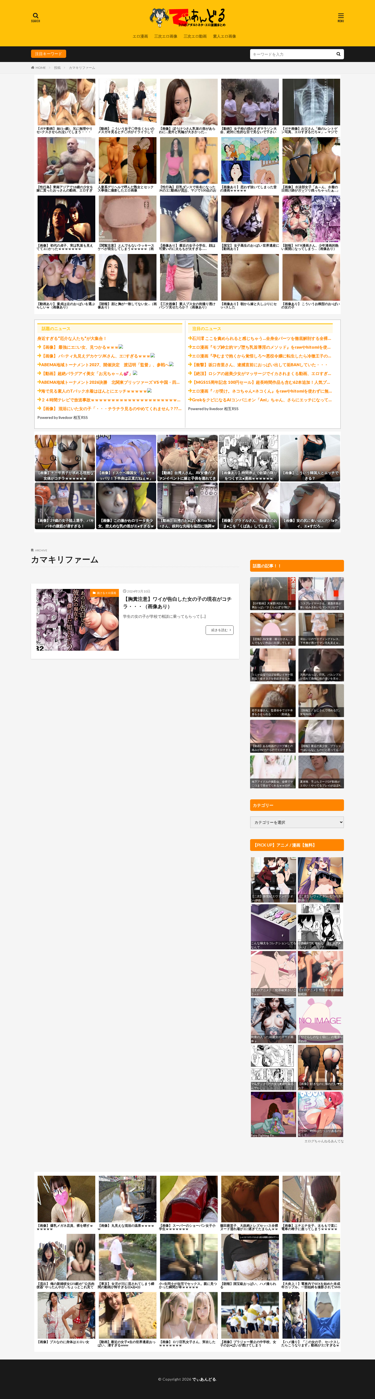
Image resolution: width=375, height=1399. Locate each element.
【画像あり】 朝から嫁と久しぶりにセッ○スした (248, 305)
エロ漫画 (140, 36)
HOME (41, 68)
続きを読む (219, 630)
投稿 (57, 68)
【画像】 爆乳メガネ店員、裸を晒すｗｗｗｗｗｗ (65, 1227)
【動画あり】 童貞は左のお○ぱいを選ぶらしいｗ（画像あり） (66, 305)
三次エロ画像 (165, 36)
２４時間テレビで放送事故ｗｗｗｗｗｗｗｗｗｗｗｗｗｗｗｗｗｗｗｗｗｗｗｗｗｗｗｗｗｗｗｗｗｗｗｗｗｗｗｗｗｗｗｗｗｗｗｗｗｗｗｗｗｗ (177, 399)
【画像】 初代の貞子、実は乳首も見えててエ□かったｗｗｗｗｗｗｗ (65, 247)
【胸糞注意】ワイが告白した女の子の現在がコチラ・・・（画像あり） (177, 602)
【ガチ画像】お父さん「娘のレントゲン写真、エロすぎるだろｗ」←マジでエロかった (309, 131)
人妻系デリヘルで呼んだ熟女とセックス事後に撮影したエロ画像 (126, 188)
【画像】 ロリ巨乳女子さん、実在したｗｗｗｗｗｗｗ (187, 1343)
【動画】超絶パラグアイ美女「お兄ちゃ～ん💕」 (87, 373)
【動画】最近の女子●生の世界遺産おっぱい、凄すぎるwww (127, 1343)
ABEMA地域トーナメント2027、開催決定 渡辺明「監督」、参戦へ (105, 364)
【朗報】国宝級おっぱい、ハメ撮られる (248, 1285)
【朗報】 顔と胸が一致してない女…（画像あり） (127, 305)
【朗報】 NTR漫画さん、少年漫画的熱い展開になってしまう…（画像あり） (309, 247)
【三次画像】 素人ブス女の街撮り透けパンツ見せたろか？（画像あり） (187, 305)
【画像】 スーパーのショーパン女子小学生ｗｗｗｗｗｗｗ (187, 1227)
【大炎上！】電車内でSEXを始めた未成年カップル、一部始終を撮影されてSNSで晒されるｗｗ (310, 1287)
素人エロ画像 (224, 36)
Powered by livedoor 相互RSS (62, 417)
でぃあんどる (204, 1379)
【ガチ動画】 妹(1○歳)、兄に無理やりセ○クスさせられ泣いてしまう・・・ (65, 130)
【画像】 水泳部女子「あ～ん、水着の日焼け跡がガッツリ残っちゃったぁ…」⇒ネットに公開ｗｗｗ (310, 190)
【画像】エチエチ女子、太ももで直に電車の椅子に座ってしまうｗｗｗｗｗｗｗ (309, 1228)
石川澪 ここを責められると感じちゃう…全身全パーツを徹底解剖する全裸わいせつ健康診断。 (278, 338)
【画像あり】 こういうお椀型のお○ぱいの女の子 (310, 305)
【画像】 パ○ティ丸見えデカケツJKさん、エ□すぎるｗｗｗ (95, 355)
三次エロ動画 (195, 36)
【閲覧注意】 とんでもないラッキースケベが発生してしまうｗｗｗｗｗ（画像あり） (126, 248)
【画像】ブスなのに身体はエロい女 (63, 1342)
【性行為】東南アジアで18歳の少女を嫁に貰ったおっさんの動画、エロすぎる (65, 190)
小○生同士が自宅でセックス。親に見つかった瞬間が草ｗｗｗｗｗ (188, 1285)
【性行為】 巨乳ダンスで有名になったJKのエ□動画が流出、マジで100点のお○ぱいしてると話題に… (187, 190)
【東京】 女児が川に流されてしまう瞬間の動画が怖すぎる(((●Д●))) (126, 1285)
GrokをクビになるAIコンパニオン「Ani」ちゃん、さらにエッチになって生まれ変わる (272, 399)
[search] (338, 54)
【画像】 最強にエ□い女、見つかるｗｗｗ (80, 347)
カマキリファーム (82, 68)
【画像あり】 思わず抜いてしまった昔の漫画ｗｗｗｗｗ (248, 188)
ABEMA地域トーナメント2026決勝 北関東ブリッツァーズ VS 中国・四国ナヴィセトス (123, 382)
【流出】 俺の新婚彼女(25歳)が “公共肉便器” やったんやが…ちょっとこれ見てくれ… (65, 1287)
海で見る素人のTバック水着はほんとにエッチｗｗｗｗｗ (94, 390)
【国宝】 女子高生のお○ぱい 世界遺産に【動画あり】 (249, 247)
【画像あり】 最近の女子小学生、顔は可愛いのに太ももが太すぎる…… (187, 247)
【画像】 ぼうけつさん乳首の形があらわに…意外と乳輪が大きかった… (187, 130)
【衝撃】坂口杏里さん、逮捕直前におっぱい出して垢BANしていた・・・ (260, 364)
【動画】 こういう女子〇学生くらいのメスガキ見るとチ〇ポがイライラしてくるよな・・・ (126, 131)
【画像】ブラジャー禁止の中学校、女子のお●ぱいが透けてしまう (248, 1343)
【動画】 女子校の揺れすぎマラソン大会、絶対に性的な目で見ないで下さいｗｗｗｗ (248, 131)
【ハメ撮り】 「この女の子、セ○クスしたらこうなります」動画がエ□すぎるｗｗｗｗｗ (310, 1345)
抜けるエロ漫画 (106, 592)
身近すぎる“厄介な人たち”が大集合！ (72, 338)
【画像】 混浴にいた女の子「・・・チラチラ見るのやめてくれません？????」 (114, 408)
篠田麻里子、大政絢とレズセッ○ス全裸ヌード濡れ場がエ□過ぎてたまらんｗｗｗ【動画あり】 (249, 1228)
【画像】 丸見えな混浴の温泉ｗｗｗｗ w (126, 1227)
